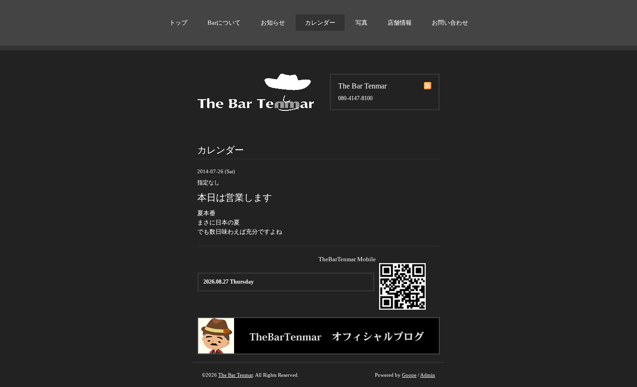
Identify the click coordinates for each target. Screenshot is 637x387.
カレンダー (320, 22)
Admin (427, 375)
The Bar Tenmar (235, 375)
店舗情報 (400, 22)
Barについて (224, 22)
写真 (361, 22)
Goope (409, 375)
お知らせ (273, 22)
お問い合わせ (450, 22)
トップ (178, 22)
